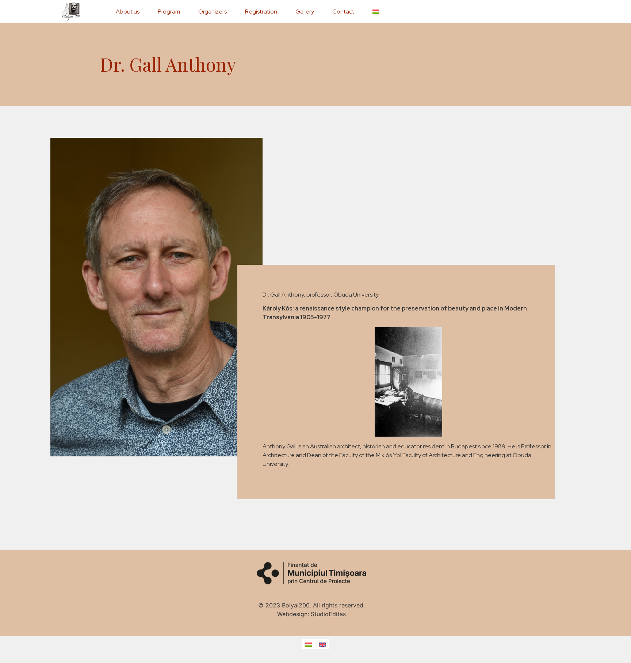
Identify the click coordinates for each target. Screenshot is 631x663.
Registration (261, 11)
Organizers (212, 11)
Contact (343, 11)
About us (127, 11)
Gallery (304, 11)
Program (169, 11)
